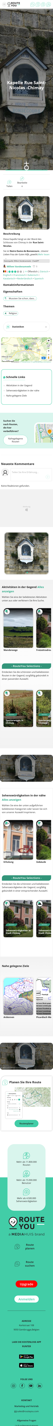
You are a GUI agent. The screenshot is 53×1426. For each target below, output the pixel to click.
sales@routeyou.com (28, 1411)
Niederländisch (24, 278)
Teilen (9, 186)
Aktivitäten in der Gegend (19, 385)
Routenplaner (26, 1123)
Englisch (7, 275)
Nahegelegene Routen (15, 440)
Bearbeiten (22, 184)
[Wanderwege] (18, 628)
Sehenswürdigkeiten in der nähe (22, 390)
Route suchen (30, 1263)
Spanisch (39, 278)
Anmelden (26, 1299)
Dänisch (44, 271)
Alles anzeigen (11, 800)
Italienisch (33, 275)
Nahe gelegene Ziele (16, 395)
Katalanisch (9, 278)
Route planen (30, 1246)
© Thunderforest (25, 362)
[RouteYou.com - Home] (13, 4)
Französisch (20, 275)
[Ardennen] (18, 996)
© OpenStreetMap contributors (41, 362)
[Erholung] (18, 840)
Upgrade (26, 1284)
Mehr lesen (43, 254)
